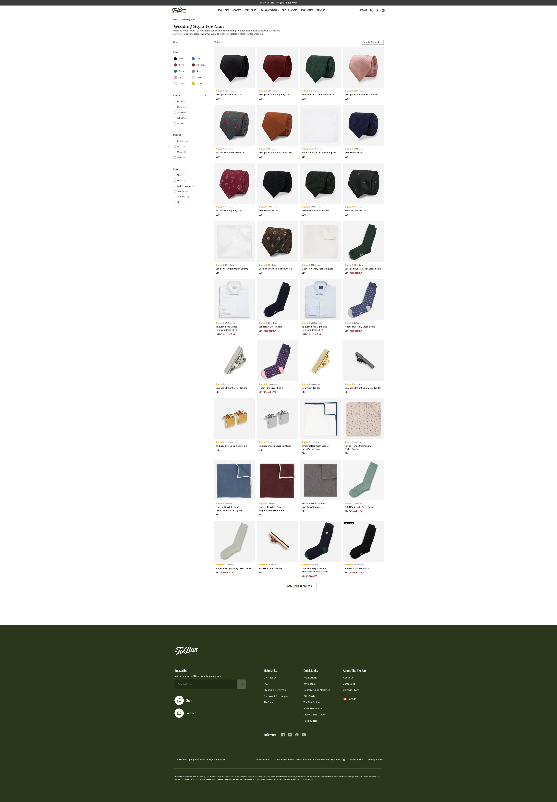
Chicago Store (351, 690)
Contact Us (270, 677)
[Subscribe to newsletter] (241, 684)
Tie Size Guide (311, 702)
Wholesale (309, 683)
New (220, 10)
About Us (348, 677)
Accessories (307, 10)
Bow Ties (237, 10)
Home (176, 20)
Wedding (321, 10)
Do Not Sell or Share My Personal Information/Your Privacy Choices (307, 759)
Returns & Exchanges (276, 696)
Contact (191, 713)
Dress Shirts (251, 10)
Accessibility (262, 759)
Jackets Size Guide (314, 714)
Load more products (299, 586)
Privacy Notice (375, 759)
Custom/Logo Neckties (316, 690)
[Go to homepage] (178, 10)
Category (177, 168)
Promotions (310, 677)
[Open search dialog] (371, 10)
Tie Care (268, 702)
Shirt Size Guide (312, 708)
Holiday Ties (310, 720)
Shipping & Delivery (275, 690)
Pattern (176, 95)
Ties (227, 10)
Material (177, 135)
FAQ (266, 683)
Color (175, 52)
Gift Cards (309, 696)
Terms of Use (356, 759)
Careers (347, 683)
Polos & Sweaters (270, 10)
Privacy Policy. (308, 780)
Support (362, 10)
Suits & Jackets (289, 10)
